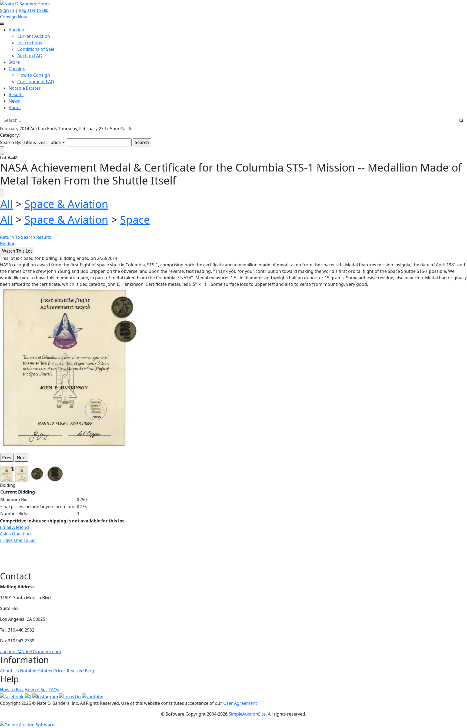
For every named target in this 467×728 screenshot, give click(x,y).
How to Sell (36, 690)
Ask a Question (15, 534)
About (15, 107)
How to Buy (12, 690)
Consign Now (13, 17)
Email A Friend (14, 527)
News (14, 101)
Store (14, 62)
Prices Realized (68, 671)
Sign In (7, 10)
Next (21, 458)
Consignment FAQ (35, 82)
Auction (16, 30)
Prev (6, 458)
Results (16, 95)
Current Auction (33, 36)
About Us (9, 671)
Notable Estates (25, 88)
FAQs (54, 690)
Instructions (29, 43)
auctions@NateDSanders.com (30, 652)
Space (135, 219)
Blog (89, 671)
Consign (17, 69)
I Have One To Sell (18, 540)
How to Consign (33, 75)
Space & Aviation (66, 203)
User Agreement (240, 703)
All (6, 203)
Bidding (8, 244)
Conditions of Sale (35, 49)
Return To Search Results (25, 237)
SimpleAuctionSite (247, 714)
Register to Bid (34, 10)
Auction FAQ (29, 56)
